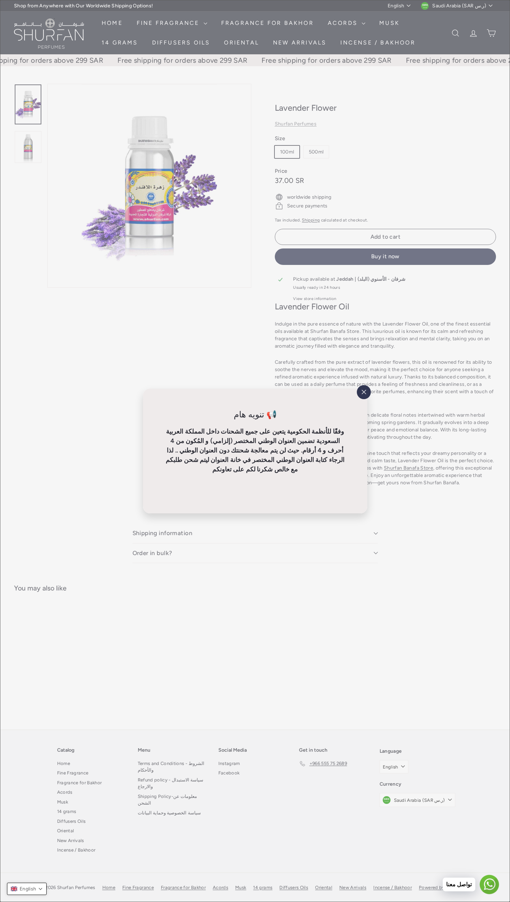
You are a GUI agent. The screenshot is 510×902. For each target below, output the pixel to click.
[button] (26, 889)
